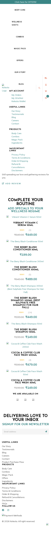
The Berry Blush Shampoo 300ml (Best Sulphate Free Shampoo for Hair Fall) (25, 303)
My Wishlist (17, 98)
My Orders (16, 95)
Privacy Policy (18, 154)
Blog (21, 84)
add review (12, 183)
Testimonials (18, 114)
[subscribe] (46, 431)
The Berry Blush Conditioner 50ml (25, 248)
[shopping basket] (45, 98)
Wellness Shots (17, 23)
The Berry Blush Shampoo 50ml (25, 331)
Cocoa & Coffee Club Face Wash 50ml (25, 381)
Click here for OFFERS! (25, 2)
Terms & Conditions (21, 157)
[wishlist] (45, 91)
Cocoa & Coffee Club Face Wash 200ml (25, 354)
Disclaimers (17, 170)
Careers (15, 120)
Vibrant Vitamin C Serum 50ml (25, 224)
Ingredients (17, 142)
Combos (20, 37)
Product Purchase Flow (13, 462)
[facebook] (3, 510)
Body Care (20, 10)
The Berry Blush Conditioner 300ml (25, 268)
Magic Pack (20, 48)
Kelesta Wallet (19, 101)
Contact (15, 123)
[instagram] (8, 510)
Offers (20, 60)
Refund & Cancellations (13, 497)
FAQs (4, 503)
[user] (45, 84)
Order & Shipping (20, 161)
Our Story (20, 72)
